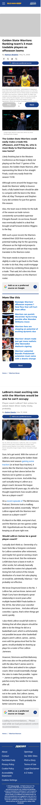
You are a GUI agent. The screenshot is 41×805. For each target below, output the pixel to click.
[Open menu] (3, 3)
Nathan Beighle (11, 55)
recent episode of (15, 501)
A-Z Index (28, 773)
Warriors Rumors (15, 733)
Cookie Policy (8, 768)
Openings (28, 752)
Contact (5, 756)
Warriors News (14, 373)
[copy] (16, 58)
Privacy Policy (8, 764)
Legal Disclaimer (31, 768)
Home (4, 373)
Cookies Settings (9, 780)
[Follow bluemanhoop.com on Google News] (35, 286)
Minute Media (15, 786)
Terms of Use (30, 764)
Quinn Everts (10, 412)
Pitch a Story (30, 760)
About (4, 752)
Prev (9, 105)
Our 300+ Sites (30, 756)
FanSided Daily (8, 760)
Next (32, 105)
